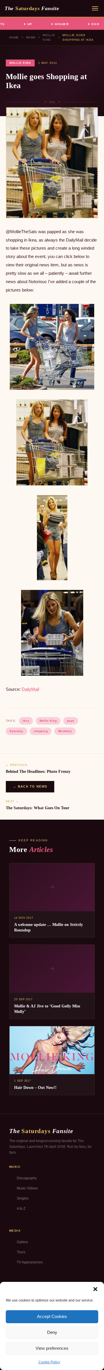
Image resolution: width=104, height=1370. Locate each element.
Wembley (65, 731)
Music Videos (27, 1188)
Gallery (22, 1242)
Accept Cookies (52, 1316)
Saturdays (32, 8)
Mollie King (49, 37)
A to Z (21, 1208)
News (31, 37)
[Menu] (95, 8)
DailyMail (30, 689)
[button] (95, 1289)
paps (71, 720)
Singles (23, 1198)
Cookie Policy (49, 1362)
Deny (52, 1332)
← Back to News (30, 786)
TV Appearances (30, 1262)
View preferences (52, 1348)
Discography (27, 1178)
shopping (41, 731)
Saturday (16, 731)
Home (14, 37)
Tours (21, 1252)
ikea (26, 720)
